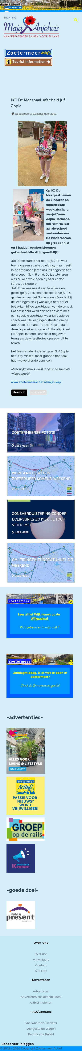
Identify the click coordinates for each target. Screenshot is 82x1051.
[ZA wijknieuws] (39, 615)
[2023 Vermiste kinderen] (20, 858)
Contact (41, 965)
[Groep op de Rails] (25, 829)
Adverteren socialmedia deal (41, 997)
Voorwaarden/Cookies (41, 1023)
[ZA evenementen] (39, 676)
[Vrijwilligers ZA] (25, 795)
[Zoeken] (75, 20)
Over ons (41, 954)
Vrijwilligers (41, 960)
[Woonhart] (25, 751)
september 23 (38, 392)
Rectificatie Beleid (41, 1034)
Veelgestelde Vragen (41, 1029)
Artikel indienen (41, 1003)
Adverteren (41, 991)
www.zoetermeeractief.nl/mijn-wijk (36, 382)
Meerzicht (19, 392)
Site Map (41, 971)
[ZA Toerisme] (28, 57)
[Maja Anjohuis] (31, 27)
